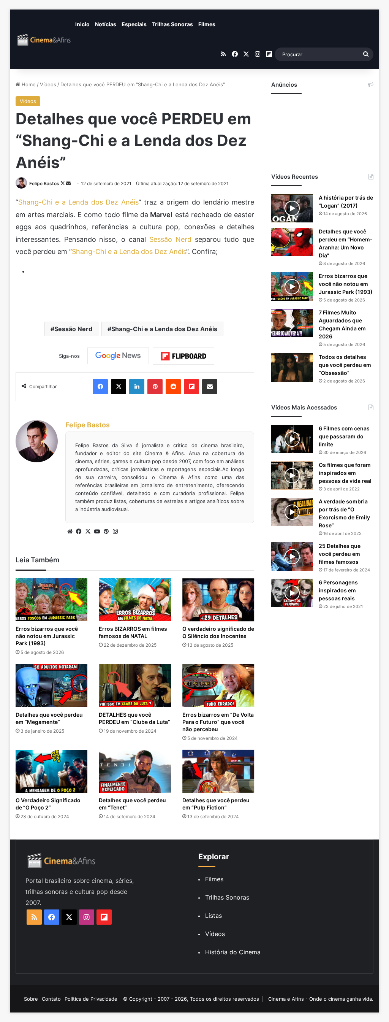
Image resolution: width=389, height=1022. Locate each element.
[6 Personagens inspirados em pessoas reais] (292, 593)
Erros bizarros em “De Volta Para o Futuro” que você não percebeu (218, 721)
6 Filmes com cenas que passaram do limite (344, 436)
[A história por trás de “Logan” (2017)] (292, 208)
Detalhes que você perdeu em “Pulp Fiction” (216, 804)
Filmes (206, 24)
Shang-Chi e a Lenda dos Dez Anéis (78, 202)
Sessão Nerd (168, 239)
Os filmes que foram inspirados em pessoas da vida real (345, 473)
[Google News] (118, 356)
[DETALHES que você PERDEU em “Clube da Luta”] (135, 685)
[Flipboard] (183, 356)
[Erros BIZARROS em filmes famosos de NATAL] (135, 599)
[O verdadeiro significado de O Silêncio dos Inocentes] (218, 599)
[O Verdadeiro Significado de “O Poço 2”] (52, 771)
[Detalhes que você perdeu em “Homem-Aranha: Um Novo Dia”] (292, 242)
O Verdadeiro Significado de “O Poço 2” (48, 804)
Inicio (82, 24)
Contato (51, 999)
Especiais (134, 24)
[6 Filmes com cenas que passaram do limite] (292, 439)
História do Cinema (233, 952)
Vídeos (48, 84)
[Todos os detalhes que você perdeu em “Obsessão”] (292, 367)
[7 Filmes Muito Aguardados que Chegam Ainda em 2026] (292, 323)
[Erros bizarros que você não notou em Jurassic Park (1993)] (52, 599)
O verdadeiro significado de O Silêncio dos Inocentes (218, 632)
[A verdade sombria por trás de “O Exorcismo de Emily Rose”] (292, 512)
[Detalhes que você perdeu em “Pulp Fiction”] (218, 771)
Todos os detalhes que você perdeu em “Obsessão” (345, 365)
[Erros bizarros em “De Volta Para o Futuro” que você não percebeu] (218, 685)
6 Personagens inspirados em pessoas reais (338, 590)
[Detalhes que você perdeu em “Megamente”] (52, 685)
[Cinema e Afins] (44, 39)
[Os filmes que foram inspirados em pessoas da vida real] (292, 475)
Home (28, 84)
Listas (213, 915)
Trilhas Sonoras (172, 24)
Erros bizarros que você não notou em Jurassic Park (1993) (47, 635)
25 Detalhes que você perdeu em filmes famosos (340, 554)
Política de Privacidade (91, 999)
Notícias (105, 24)
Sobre (31, 999)
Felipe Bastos (44, 183)
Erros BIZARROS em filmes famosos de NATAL (133, 632)
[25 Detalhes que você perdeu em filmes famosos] (292, 556)
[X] (88, 531)
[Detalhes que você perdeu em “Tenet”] (135, 771)
